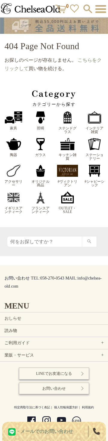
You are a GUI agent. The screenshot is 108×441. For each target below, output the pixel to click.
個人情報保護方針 (66, 407)
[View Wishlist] (75, 10)
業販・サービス (54, 355)
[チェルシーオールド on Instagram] (46, 421)
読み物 (10, 330)
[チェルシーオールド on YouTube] (61, 421)
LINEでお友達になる (54, 373)
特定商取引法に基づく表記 (32, 407)
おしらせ (12, 318)
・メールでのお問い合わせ (44, 431)
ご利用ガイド (54, 343)
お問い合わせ (54, 388)
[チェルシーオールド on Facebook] (31, 421)
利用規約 (88, 407)
